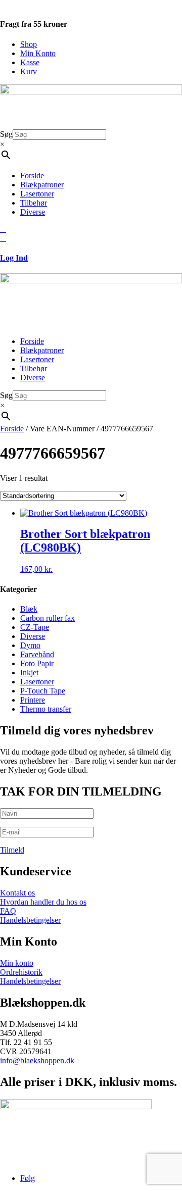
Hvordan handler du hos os (43, 902)
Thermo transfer (45, 709)
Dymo (30, 645)
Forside (32, 175)
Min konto (16, 963)
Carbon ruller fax (47, 618)
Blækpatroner (42, 184)
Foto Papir (37, 663)
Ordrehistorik (21, 972)
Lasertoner (37, 193)
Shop (28, 44)
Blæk (28, 609)
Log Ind (14, 258)
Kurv (28, 71)
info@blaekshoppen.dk (37, 1060)
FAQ (8, 911)
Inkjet (29, 672)
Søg (6, 134)
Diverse (32, 212)
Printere (32, 700)
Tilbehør (33, 203)
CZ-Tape (34, 627)
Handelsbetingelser (30, 920)
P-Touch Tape (42, 690)
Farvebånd (37, 654)
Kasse (29, 62)
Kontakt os (17, 892)
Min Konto (38, 53)
